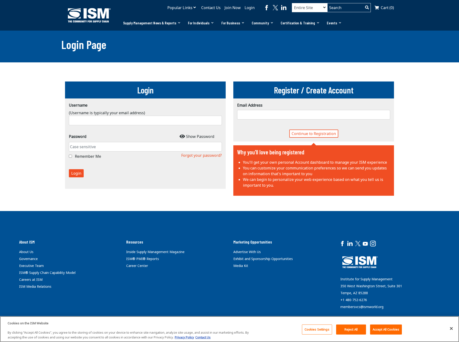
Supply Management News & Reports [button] (149, 23)
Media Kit (240, 265)
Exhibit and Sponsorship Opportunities (263, 258)
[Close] (451, 328)
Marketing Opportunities (252, 241)
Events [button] (332, 23)
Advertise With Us (247, 252)
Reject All (351, 329)
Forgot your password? (201, 155)
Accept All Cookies (386, 329)
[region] (229, 329)
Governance (28, 258)
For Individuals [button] (199, 23)
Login (250, 7)
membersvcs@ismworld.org (361, 306)
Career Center (137, 265)
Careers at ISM (31, 279)
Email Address (249, 105)
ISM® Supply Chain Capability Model (47, 272)
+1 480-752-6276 (353, 300)
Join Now (232, 7)
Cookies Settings (317, 329)
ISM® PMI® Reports (142, 258)
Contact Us (211, 7)
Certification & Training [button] (298, 23)
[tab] (151, 23)
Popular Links (179, 7)
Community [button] (260, 23)
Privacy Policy (184, 337)
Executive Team (31, 265)
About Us (26, 252)
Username (78, 105)
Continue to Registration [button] (314, 133)
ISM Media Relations (35, 286)
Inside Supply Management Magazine (155, 252)
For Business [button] (230, 23)
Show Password (200, 136)
